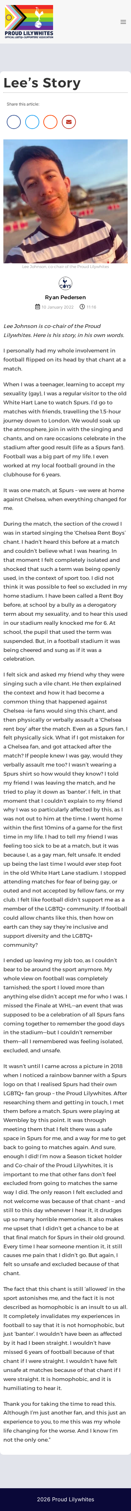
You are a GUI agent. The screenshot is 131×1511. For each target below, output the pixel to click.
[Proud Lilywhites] (43, 22)
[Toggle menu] (123, 21)
